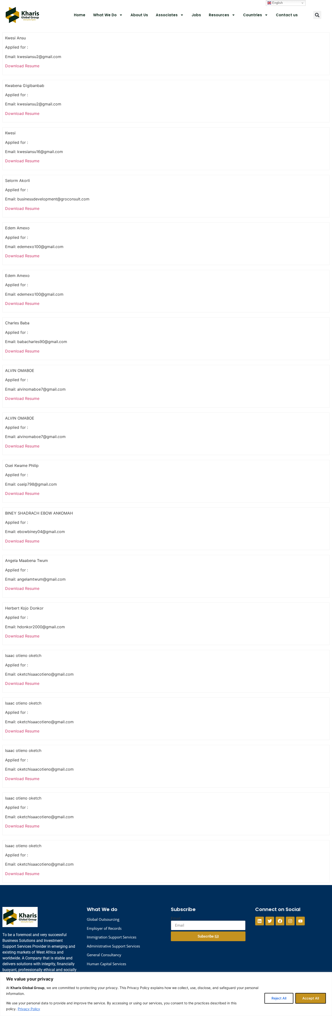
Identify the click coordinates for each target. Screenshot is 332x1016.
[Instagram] (290, 921)
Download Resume (22, 65)
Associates (167, 14)
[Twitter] (269, 921)
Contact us (287, 14)
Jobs (196, 14)
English (277, 3)
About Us (139, 14)
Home (79, 14)
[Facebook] (280, 921)
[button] (317, 15)
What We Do (105, 14)
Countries (252, 14)
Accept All (310, 998)
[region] (166, 994)
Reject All (278, 998)
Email (176, 919)
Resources (219, 14)
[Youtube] (300, 921)
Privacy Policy (29, 1009)
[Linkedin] (259, 921)
